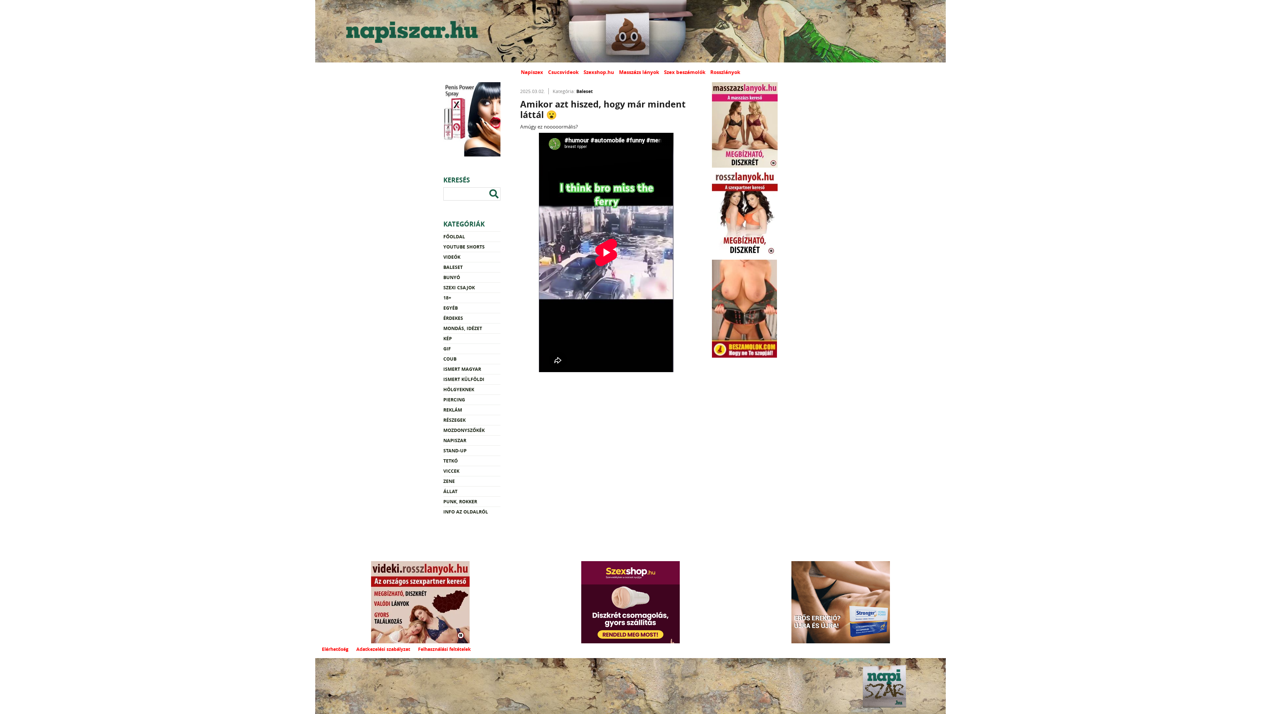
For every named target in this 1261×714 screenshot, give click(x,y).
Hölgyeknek (458, 389)
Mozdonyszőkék (464, 430)
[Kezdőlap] (410, 31)
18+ (447, 298)
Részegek (454, 420)
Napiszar (454, 440)
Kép (447, 338)
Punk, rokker (460, 501)
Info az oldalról (465, 512)
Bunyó (451, 277)
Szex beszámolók (684, 72)
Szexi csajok (459, 287)
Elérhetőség (335, 649)
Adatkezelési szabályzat (383, 649)
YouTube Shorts (464, 247)
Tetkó (450, 461)
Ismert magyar (462, 369)
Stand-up (455, 450)
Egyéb (450, 308)
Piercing (454, 399)
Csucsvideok (563, 72)
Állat (450, 491)
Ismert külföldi (463, 379)
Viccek (451, 471)
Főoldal (454, 236)
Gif (447, 348)
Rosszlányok (725, 72)
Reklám (452, 410)
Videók (451, 257)
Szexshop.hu (599, 72)
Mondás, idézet (462, 328)
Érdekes (453, 318)
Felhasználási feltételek (444, 649)
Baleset (453, 267)
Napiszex (532, 72)
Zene (449, 481)
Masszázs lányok (639, 72)
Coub (449, 359)
